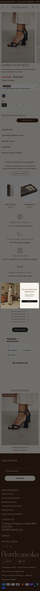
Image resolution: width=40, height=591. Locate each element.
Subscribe (29, 301)
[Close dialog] (38, 283)
